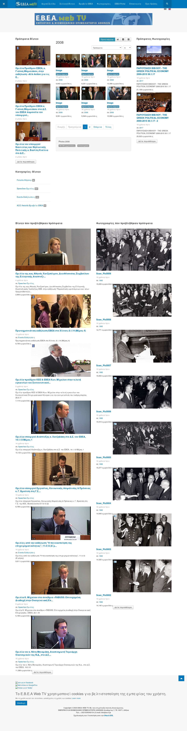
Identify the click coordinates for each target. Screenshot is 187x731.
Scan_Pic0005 (103, 457)
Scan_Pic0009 (103, 273)
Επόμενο (98, 126)
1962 (101, 280)
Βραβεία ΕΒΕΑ (86, 3)
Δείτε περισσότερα (25, 161)
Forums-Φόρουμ (25, 180)
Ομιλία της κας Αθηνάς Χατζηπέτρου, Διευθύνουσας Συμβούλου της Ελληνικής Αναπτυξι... (52, 275)
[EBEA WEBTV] (26, 4)
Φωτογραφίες (104, 3)
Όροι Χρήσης (151, 3)
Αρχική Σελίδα (48, 3)
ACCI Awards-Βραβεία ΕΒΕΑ (31, 205)
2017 (141, 80)
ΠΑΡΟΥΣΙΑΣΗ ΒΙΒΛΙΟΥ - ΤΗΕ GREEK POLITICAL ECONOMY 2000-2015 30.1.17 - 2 (153, 117)
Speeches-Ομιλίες (27, 188)
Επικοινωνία (135, 3)
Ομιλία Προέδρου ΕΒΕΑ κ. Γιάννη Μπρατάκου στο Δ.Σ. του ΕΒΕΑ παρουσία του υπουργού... (31, 110)
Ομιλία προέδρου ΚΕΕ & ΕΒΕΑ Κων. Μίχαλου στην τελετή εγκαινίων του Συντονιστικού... (48, 381)
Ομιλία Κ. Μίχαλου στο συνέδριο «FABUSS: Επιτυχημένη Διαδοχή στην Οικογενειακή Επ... (47, 599)
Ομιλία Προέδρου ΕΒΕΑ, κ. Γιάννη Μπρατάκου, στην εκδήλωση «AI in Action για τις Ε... (32, 73)
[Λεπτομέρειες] (117, 39)
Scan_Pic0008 (103, 319)
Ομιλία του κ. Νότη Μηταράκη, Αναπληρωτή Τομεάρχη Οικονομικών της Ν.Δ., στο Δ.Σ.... (46, 653)
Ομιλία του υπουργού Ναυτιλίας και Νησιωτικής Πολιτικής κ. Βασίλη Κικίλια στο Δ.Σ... (31, 148)
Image (59, 70)
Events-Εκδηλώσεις (27, 197)
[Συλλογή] (123, 39)
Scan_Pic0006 (103, 411)
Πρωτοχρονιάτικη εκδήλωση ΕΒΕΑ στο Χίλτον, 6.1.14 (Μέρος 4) (50, 330)
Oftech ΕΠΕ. (108, 715)
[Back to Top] (181, 678)
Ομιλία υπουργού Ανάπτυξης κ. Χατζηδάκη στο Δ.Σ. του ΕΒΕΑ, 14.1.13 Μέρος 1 (50, 438)
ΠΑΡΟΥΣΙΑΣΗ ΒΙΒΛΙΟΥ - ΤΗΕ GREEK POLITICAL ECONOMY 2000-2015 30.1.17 (153, 71)
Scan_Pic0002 (103, 595)
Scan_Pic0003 (103, 549)
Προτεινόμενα (107, 39)
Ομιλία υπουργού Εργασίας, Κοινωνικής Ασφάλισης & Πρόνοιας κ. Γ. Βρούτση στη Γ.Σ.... (53, 490)
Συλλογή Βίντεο (67, 3)
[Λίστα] (128, 39)
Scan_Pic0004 (103, 503)
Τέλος (108, 126)
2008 (60, 80)
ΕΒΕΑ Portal (120, 3)
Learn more (76, 698)
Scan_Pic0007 (103, 365)
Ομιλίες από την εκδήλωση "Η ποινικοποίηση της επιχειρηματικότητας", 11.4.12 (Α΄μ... (43, 544)
